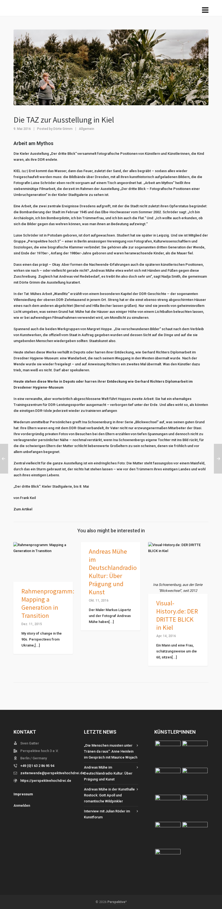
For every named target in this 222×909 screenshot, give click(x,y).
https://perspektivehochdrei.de (45, 781)
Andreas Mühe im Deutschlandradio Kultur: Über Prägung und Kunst (113, 571)
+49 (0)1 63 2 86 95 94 (37, 766)
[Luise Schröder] (168, 753)
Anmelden (22, 805)
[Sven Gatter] (195, 834)
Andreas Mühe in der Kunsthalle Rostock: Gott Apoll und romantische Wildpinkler (109, 795)
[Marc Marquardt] (195, 780)
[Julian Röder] (195, 807)
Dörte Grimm (63, 129)
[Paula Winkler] (195, 753)
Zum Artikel (23, 509)
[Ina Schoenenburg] (168, 780)
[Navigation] (205, 10)
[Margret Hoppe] (168, 807)
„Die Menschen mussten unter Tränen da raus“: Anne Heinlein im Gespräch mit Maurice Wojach (110, 751)
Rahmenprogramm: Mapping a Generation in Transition (47, 603)
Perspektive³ (117, 902)
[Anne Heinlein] (168, 834)
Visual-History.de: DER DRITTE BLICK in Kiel (177, 615)
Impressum (23, 794)
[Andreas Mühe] (168, 861)
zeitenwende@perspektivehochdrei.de (52, 773)
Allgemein (86, 129)
